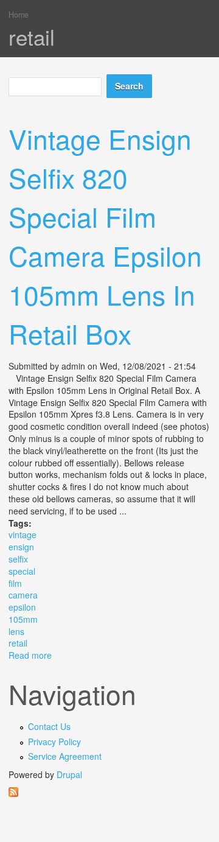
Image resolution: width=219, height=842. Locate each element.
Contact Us (49, 726)
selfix (18, 559)
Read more (30, 655)
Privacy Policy (54, 741)
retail (18, 643)
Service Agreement (65, 756)
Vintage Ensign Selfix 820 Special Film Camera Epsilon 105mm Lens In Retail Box (105, 236)
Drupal (69, 774)
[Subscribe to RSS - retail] (109, 792)
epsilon (22, 607)
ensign (21, 547)
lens (16, 631)
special (22, 571)
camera (23, 595)
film (15, 583)
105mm (23, 619)
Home (19, 14)
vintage (22, 534)
